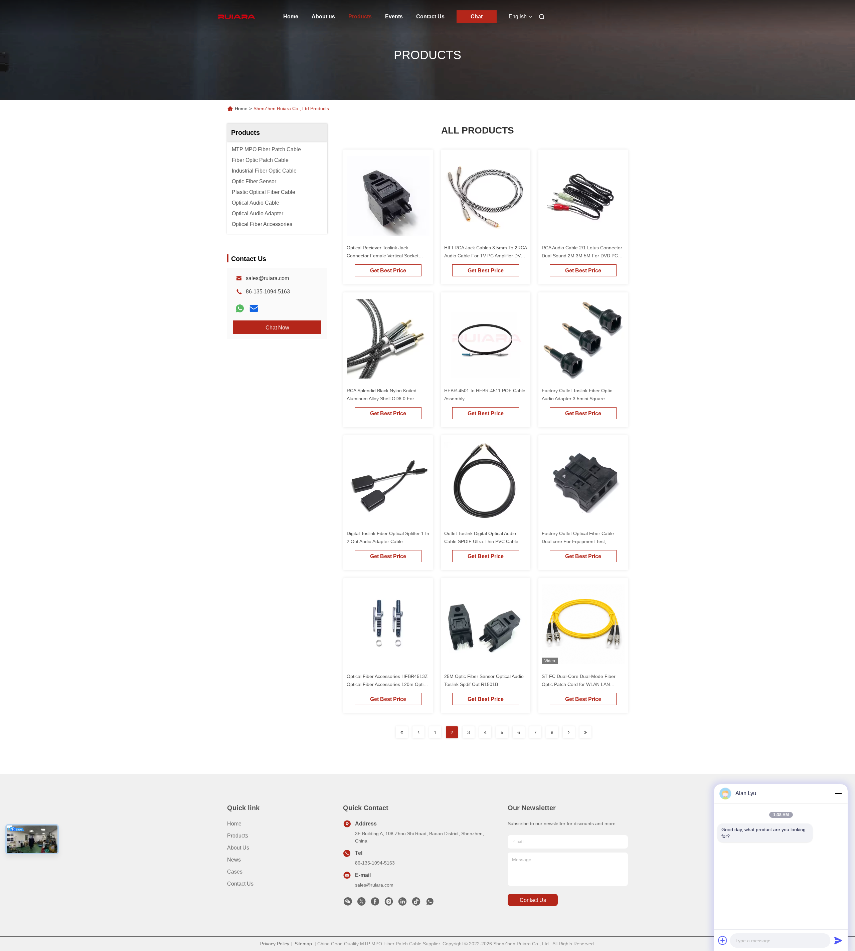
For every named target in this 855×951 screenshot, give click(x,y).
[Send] (838, 940)
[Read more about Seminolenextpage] (402, 732)
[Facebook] (375, 903)
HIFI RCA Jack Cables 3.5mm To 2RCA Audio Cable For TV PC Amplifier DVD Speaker (485, 255)
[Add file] (722, 940)
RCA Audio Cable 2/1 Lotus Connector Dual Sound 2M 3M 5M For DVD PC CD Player (582, 255)
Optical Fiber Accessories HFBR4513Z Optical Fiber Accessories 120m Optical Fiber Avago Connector (388, 684)
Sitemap (303, 943)
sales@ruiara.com (267, 278)
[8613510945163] (430, 903)
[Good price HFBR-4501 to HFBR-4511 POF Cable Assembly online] (485, 340)
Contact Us (430, 16)
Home (290, 16)
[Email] (253, 308)
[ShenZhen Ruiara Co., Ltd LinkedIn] (402, 903)
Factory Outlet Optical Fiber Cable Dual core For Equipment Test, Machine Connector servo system (578, 541)
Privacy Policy (274, 943)
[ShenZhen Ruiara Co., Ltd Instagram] (388, 903)
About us (323, 16)
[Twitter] (361, 903)
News (234, 860)
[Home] (236, 17)
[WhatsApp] (239, 308)
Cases (234, 872)
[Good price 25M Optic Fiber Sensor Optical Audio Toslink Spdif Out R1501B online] (485, 625)
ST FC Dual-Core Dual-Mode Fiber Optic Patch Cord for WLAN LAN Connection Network (579, 684)
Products (360, 16)
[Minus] (838, 793)
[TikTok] (416, 903)
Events (394, 16)
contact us (533, 900)
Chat (477, 16)
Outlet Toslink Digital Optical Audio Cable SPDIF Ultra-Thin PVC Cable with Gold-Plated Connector (481, 541)
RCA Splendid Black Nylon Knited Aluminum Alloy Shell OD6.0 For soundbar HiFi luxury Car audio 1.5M (385, 398)
